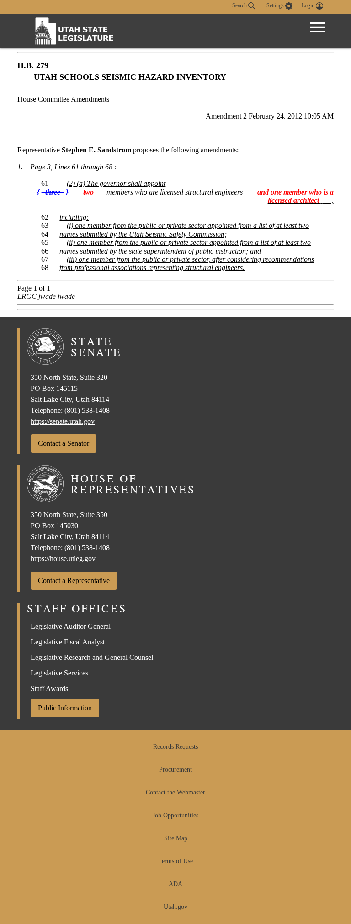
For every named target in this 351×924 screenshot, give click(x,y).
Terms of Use (175, 861)
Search (240, 5)
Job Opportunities (175, 815)
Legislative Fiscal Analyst (68, 642)
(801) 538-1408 (87, 410)
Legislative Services (59, 673)
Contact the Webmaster (175, 792)
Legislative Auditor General (71, 626)
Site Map (175, 838)
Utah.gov (175, 906)
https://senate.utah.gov (63, 421)
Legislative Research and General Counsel (92, 657)
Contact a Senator (63, 443)
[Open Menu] (317, 27)
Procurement (175, 769)
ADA (175, 884)
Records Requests (175, 746)
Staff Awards (49, 688)
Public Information (65, 708)
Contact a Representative (74, 580)
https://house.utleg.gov (63, 558)
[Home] (74, 31)
